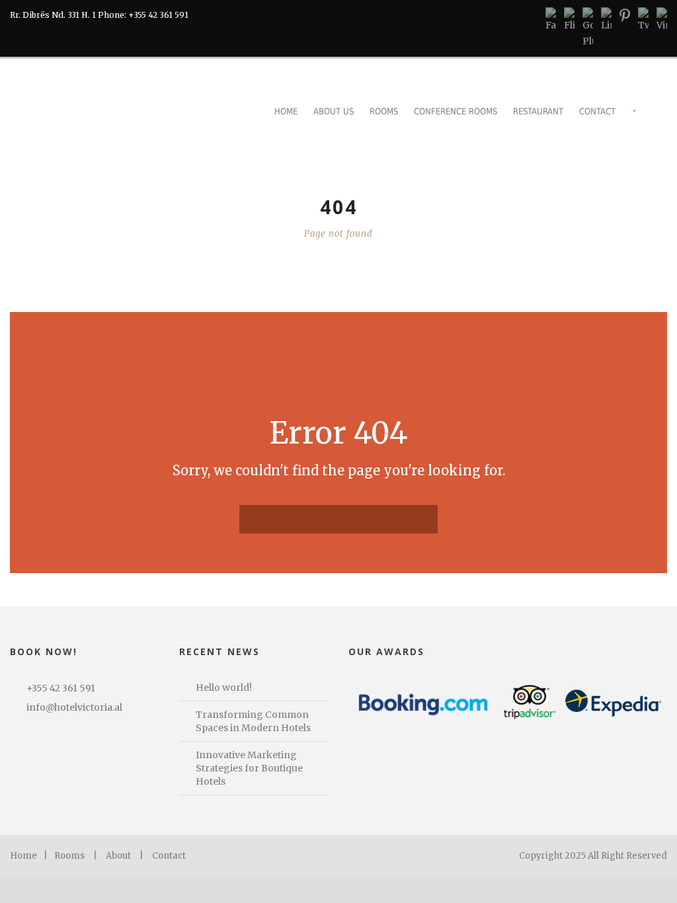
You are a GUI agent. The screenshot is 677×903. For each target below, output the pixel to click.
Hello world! (224, 687)
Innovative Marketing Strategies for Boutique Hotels (249, 768)
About (118, 855)
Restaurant (538, 111)
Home (286, 111)
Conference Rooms (455, 111)
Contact (597, 111)
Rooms (384, 111)
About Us (333, 111)
